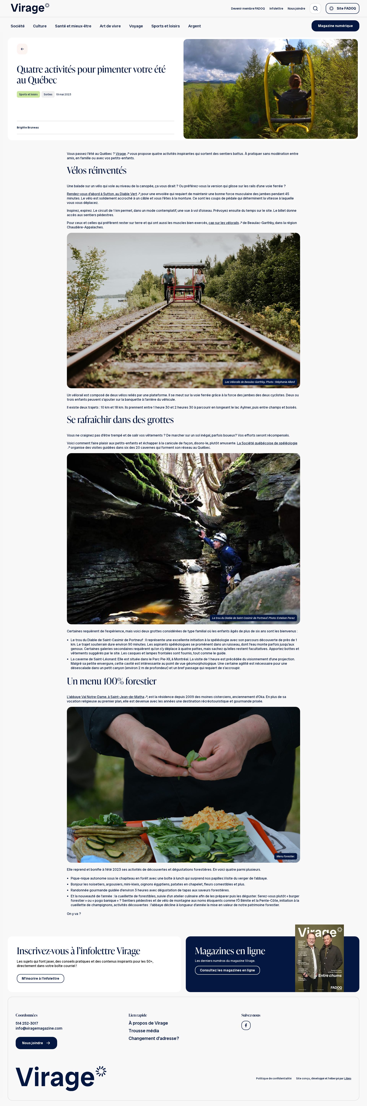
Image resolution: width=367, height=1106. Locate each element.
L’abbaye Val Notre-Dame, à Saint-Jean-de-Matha (105, 697)
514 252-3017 (27, 1023)
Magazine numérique (335, 26)
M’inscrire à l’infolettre (40, 978)
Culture (40, 26)
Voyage (136, 26)
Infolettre (276, 9)
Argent (194, 26)
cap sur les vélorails (224, 223)
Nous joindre (296, 9)
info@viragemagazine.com (39, 1028)
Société (18, 26)
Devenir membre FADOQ (248, 9)
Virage (121, 153)
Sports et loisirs (165, 26)
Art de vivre (110, 26)
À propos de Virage (148, 1023)
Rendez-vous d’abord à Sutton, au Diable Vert (102, 194)
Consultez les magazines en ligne (227, 970)
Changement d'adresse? (154, 1038)
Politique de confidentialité (273, 1078)
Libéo (347, 1078)
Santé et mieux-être (73, 26)
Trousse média (144, 1031)
